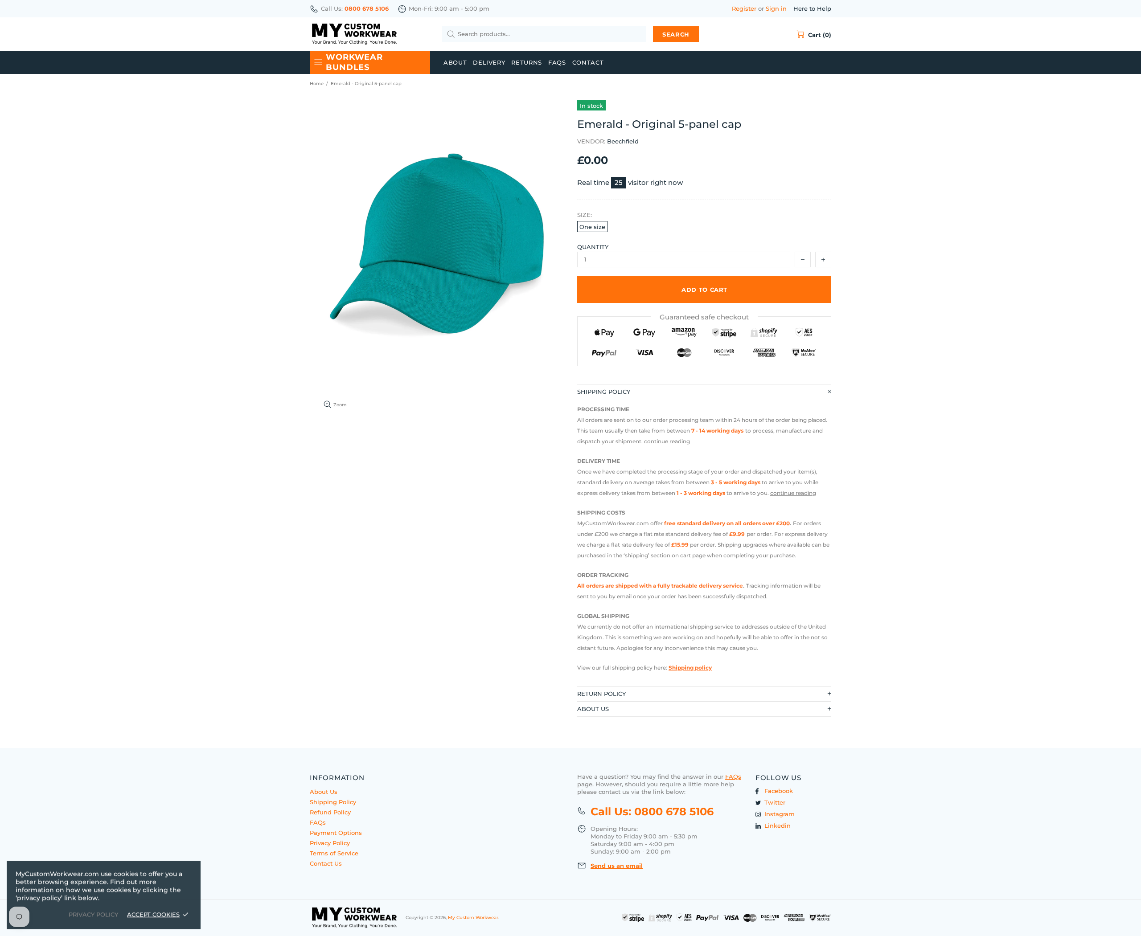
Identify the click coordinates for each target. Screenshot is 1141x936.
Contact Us (326, 863)
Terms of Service (334, 853)
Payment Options (336, 832)
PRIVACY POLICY (93, 914)
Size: (584, 214)
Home (317, 83)
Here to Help (812, 8)
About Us (323, 791)
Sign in (776, 8)
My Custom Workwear (354, 34)
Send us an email (617, 865)
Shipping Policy (333, 801)
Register (744, 8)
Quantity (592, 246)
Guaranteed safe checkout (704, 317)
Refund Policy (330, 812)
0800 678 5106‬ (367, 8)
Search (676, 34)
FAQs (318, 822)
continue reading (667, 441)
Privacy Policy (330, 842)
